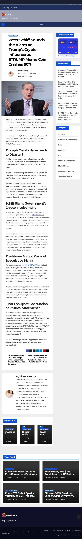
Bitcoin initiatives (38, 215)
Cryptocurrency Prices (74, 4)
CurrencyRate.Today (66, 56)
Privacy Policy (76, 535)
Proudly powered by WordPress (12, 532)
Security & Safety (65, 176)
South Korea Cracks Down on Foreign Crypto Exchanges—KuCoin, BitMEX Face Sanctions (16, 360)
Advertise (60, 530)
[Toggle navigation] (41, 24)
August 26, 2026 (13, 499)
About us (52, 530)
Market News (13, 35)
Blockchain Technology (67, 140)
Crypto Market (76, 530)
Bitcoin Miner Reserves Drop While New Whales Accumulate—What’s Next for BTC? (37, 359)
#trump (29, 76)
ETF (24, 426)
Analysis (61, 134)
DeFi (60, 145)
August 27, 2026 (13, 477)
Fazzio (8, 441)
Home (46, 530)
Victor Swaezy (23, 71)
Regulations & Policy (66, 171)
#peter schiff (21, 76)
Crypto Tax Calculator (63, 535)
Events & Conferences (67, 161)
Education (62, 150)
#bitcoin (33, 73)
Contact (67, 530)
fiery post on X (14, 136)
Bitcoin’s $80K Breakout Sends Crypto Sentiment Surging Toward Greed (67, 105)
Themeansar (5, 533)
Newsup (30, 532)
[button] (79, 24)
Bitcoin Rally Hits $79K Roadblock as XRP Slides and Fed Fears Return (68, 84)
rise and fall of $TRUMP (27, 265)
